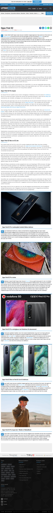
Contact (38, 471)
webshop (6, 340)
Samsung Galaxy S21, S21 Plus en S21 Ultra (27, 4)
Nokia (40, 8)
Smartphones (7, 13)
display (6, 470)
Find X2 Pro (45, 386)
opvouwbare (7, 468)
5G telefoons (47, 94)
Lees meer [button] (29, 1)
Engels (50, 4)
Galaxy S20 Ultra (29, 102)
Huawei (34, 8)
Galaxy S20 (48, 96)
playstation (13, 476)
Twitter (5, 501)
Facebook (6, 498)
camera (12, 466)
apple (9, 474)
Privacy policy (40, 469)
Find (14, 336)
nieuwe (3, 478)
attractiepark (4, 474)
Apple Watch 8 (22, 464)
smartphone (4, 464)
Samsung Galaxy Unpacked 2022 (26, 469)
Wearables (23, 13)
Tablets (27, 13)
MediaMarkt (30, 337)
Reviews (2, 13)
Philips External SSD (23, 473)
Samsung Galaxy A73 (23, 471)
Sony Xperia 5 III (22, 475)
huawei (3, 472)
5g (12, 468)
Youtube (5, 504)
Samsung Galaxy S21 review (10, 4)
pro (2, 470)
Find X (40, 36)
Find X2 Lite (22, 384)
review (12, 478)
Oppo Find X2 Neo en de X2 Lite (34, 146)
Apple (29, 8)
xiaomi (13, 474)
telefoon (9, 464)
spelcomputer (6, 476)
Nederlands (45, 4)
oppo (3, 468)
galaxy (8, 466)
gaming (7, 478)
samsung (3, 466)
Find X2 (28, 281)
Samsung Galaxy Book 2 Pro (25, 477)
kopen (12, 472)
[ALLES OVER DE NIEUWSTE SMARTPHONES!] (8, 8)
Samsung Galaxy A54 (23, 480)
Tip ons (49, 511)
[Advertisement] (26, 21)
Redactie (39, 473)
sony (10, 470)
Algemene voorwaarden (42, 466)
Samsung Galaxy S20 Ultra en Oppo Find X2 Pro (13, 107)
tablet (3, 480)
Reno (4, 50)
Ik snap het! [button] (37, 1)
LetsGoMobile (44, 511)
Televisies (31, 13)
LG (37, 8)
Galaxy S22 (21, 466)
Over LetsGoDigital (41, 464)
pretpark (8, 472)
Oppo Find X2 (6, 36)
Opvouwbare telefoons (15, 13)
